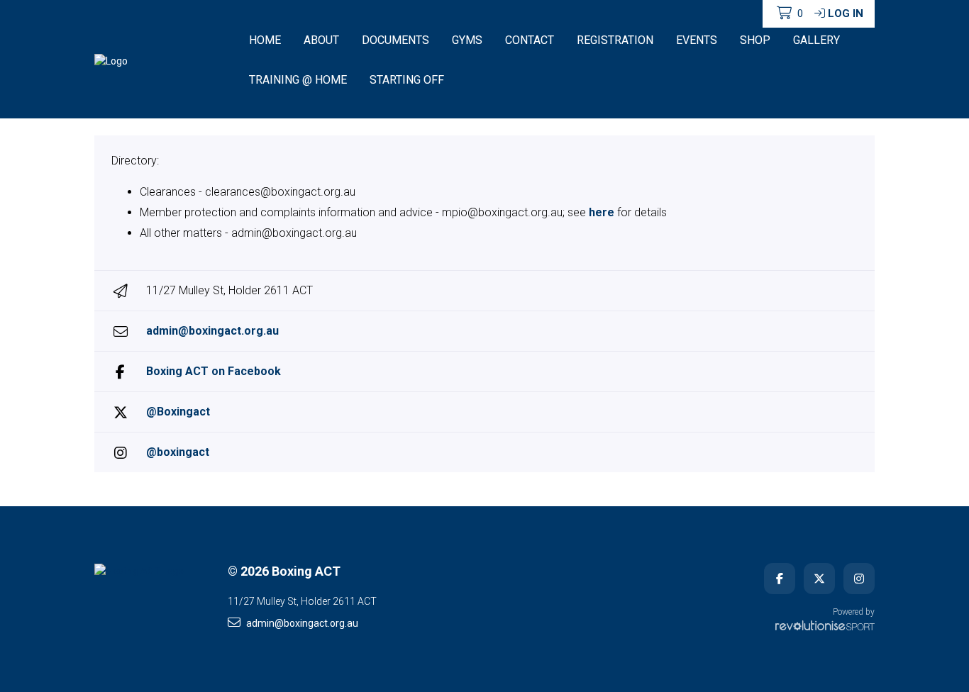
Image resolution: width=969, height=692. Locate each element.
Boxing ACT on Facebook (213, 371)
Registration (615, 40)
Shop (755, 40)
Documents (395, 40)
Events (696, 40)
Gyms (467, 40)
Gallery (816, 40)
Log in (845, 13)
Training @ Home (298, 79)
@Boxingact (178, 411)
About (321, 40)
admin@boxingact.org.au (212, 330)
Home (265, 40)
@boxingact (177, 452)
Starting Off (407, 79)
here (601, 212)
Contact (529, 40)
